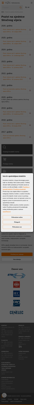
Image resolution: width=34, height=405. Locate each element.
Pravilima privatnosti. (20, 189)
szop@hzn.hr (7, 211)
